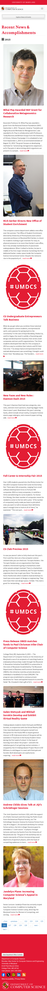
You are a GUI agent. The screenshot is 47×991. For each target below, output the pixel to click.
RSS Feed (24, 974)
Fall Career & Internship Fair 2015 (22, 475)
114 (36, 921)
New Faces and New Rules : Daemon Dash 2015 (18, 397)
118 (15, 925)
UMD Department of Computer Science (19, 8)
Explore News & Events (23, 17)
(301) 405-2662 (16, 970)
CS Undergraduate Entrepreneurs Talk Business (22, 318)
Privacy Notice (20, 979)
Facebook (3, 974)
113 (31, 921)
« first (5, 921)
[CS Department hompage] (23, 984)
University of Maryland (23, 2)
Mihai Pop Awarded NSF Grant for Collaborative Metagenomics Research (22, 113)
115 (42, 921)
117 (9, 925)
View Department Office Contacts (12, 955)
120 (25, 925)
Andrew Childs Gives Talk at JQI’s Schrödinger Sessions (22, 806)
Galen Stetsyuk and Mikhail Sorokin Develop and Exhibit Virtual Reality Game (19, 715)
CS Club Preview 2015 (15, 549)
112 (25, 921)
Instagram (13, 974)
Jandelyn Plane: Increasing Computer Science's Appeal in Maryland (20, 895)
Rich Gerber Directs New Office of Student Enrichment (22, 222)
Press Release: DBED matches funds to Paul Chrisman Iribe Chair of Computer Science (23, 644)
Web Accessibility (8, 979)
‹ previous (13, 921)
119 (20, 925)
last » (5, 929)
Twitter (8, 974)
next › (36, 925)
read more (24, 151)
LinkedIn (19, 974)
